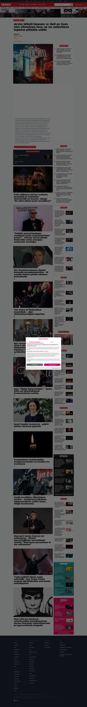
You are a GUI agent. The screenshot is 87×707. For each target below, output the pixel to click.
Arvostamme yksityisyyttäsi (34, 341)
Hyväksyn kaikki (52, 364)
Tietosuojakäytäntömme (56, 368)
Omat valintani (35, 364)
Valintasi (52, 342)
